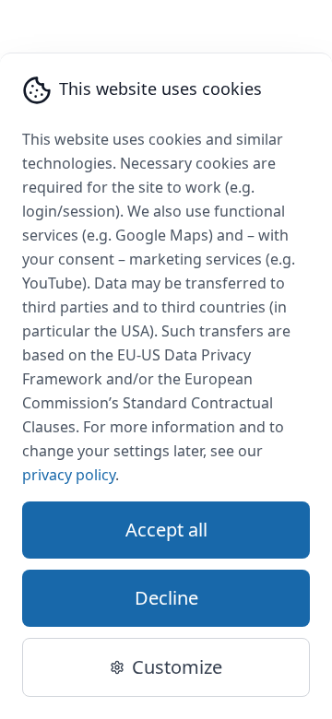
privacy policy (68, 475)
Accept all (166, 529)
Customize (177, 666)
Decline (166, 597)
